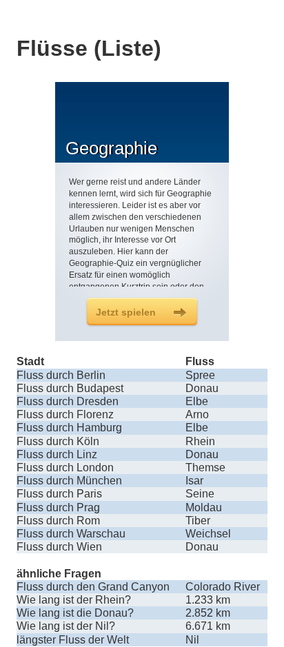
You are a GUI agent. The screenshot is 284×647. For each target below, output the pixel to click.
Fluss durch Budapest (70, 388)
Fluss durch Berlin (61, 375)
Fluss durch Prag (58, 507)
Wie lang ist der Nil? (66, 626)
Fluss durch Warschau (71, 534)
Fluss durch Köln (58, 441)
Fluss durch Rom (58, 520)
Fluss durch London (65, 467)
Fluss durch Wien (59, 547)
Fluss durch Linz (57, 454)
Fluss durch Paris (59, 494)
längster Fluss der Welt (73, 640)
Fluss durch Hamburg (69, 427)
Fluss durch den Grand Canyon (93, 587)
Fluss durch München (69, 480)
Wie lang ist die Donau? (75, 613)
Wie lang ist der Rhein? (74, 600)
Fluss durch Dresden (68, 401)
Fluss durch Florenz (65, 414)
